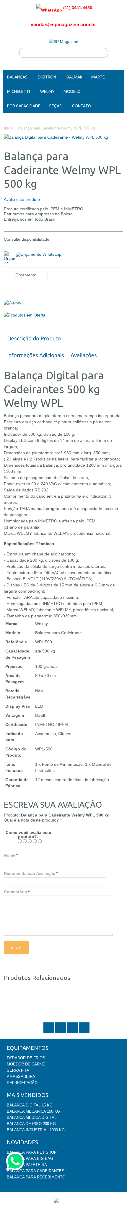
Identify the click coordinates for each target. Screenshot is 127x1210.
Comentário (15, 891)
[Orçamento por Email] (38, 253)
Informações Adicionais (35, 355)
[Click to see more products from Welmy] (63, 303)
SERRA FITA (18, 1070)
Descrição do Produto (34, 338)
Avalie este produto (22, 199)
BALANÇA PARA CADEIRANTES (35, 1171)
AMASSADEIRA (21, 1076)
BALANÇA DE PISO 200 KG (31, 1124)
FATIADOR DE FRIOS (26, 1058)
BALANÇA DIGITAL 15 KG (30, 1105)
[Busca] (103, 53)
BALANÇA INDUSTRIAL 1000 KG (36, 1130)
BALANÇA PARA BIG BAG (30, 1158)
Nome (9, 855)
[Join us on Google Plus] (73, 1032)
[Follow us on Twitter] (49, 1032)
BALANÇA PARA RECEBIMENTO (36, 1177)
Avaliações (84, 355)
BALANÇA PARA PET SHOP (32, 1152)
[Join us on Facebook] (61, 1032)
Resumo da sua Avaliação (30, 873)
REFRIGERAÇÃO (22, 1083)
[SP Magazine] (63, 42)
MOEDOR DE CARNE (26, 1064)
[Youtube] (84, 1032)
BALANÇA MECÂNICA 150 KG (33, 1111)
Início (8, 128)
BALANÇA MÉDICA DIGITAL (31, 1117)
